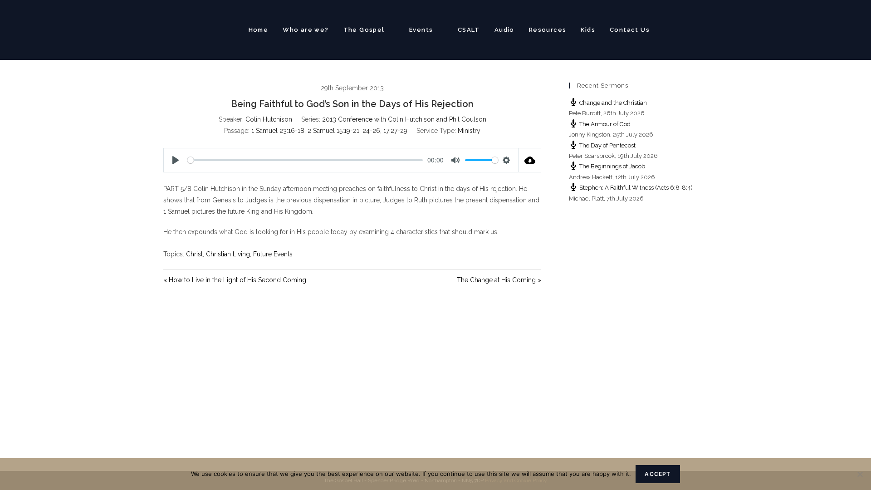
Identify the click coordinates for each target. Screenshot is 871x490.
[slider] (305, 160)
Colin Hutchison (268, 119)
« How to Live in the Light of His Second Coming (234, 280)
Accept (657, 473)
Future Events (273, 254)
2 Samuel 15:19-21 (333, 130)
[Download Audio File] (530, 160)
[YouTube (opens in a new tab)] (703, 28)
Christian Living (228, 254)
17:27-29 (395, 130)
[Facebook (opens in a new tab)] (687, 28)
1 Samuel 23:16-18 (277, 130)
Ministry (469, 130)
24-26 (371, 130)
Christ (194, 254)
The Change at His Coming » (499, 280)
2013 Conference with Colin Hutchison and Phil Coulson (404, 119)
